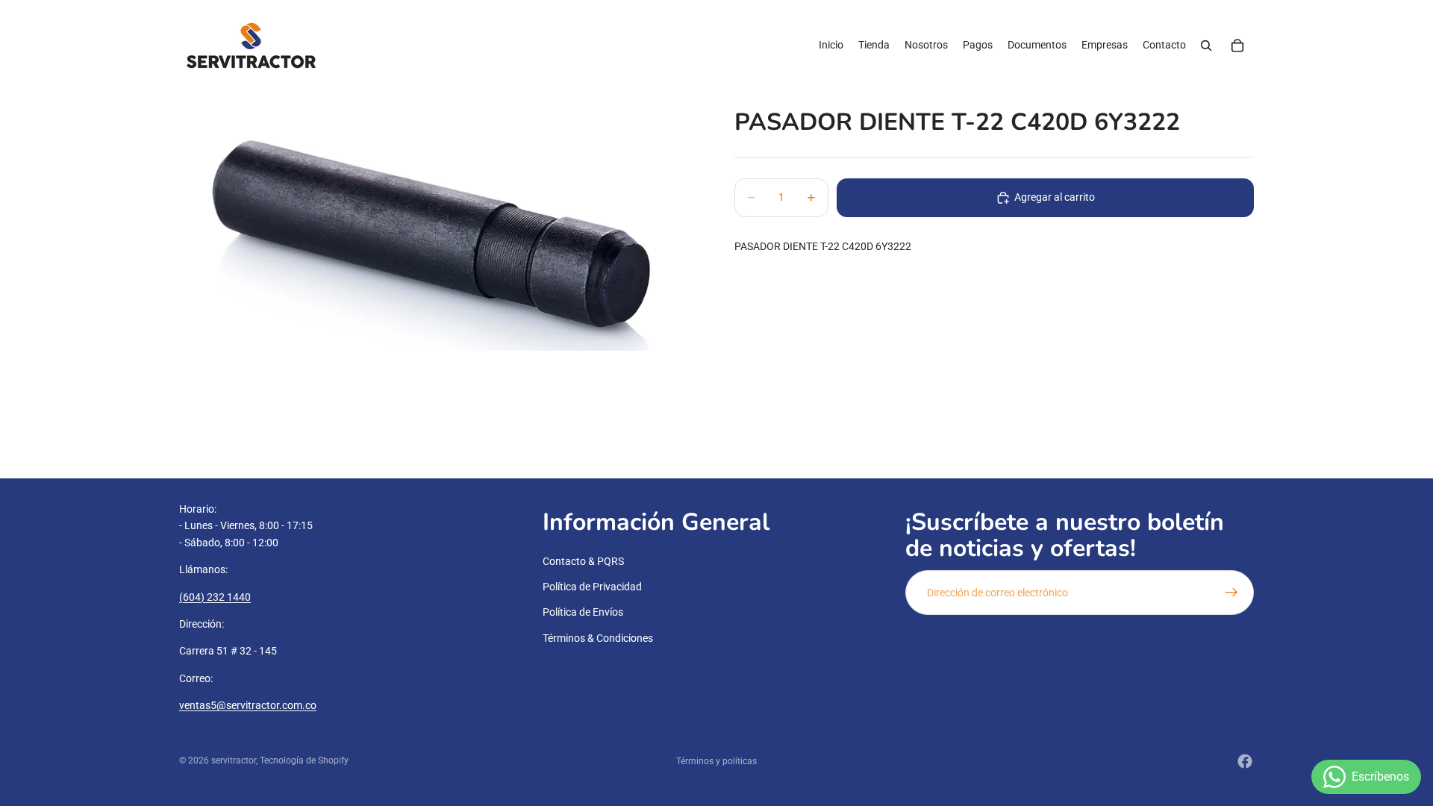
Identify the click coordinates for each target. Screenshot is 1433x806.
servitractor (233, 760)
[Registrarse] (1231, 592)
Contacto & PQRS (583, 561)
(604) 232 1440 (215, 597)
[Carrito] (1237, 45)
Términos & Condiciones (598, 638)
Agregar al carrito (1054, 197)
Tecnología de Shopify (304, 760)
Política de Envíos (583, 613)
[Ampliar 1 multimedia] (439, 221)
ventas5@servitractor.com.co (247, 706)
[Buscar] (1206, 45)
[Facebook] (1245, 761)
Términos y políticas (716, 761)
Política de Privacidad (592, 587)
